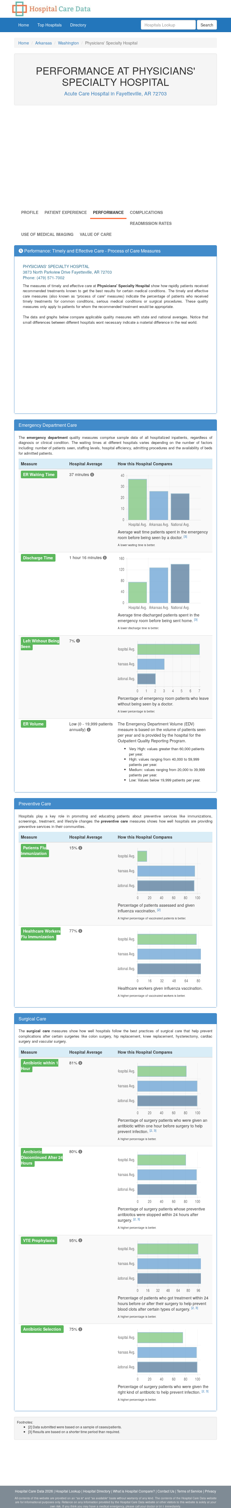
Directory (78, 25)
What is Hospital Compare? (134, 1491)
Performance (108, 212)
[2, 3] (153, 1130)
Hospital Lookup (68, 1491)
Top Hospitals (49, 25)
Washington (68, 43)
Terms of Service (189, 1491)
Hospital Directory (96, 1491)
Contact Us (165, 1491)
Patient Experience (66, 212)
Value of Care (96, 234)
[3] (185, 536)
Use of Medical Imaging (47, 234)
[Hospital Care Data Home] (51, 8)
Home (23, 25)
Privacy (210, 1491)
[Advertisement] (115, 158)
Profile (29, 212)
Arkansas (43, 43)
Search (207, 25)
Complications (146, 212)
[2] (159, 910)
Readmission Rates (151, 223)
